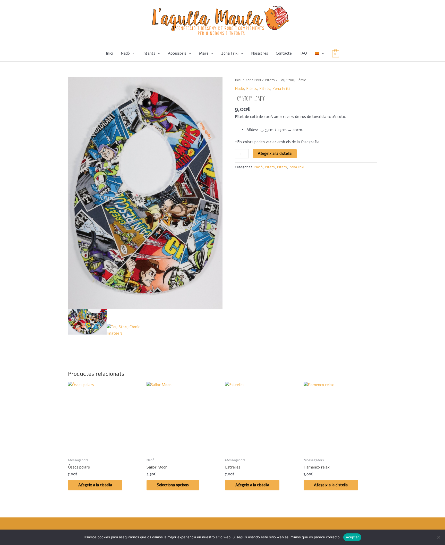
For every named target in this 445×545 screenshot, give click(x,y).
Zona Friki (229, 53)
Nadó (125, 53)
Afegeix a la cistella (275, 153)
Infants (148, 53)
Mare (204, 53)
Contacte (284, 53)
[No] (438, 537)
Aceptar (352, 537)
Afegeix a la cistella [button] (95, 485)
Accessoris (177, 53)
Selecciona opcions (173, 485)
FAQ (303, 53)
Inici (109, 53)
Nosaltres (259, 53)
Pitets (270, 80)
